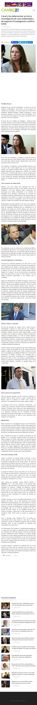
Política (16, 555)
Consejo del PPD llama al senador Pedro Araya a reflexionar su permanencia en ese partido (23, 613)
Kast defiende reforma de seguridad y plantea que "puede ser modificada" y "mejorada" (22, 657)
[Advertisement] (18, 87)
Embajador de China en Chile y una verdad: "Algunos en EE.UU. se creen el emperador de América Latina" (23, 674)
